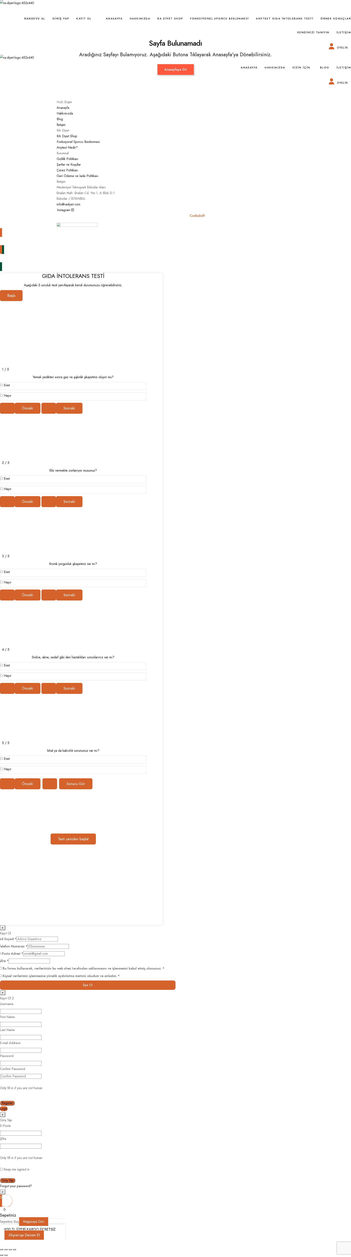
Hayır (7, 395)
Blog (324, 67)
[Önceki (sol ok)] (1, 1255)
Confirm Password (12, 1069)
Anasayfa (114, 19)
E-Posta (5, 1125)
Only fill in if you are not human (21, 1088)
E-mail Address (10, 1043)
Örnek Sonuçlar (336, 19)
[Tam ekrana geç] (6, 1249)
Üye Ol (87, 985)
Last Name (7, 1030)
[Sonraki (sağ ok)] (6, 1255)
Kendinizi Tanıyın (313, 32)
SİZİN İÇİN (301, 67)
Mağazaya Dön (33, 1221)
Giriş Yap (60, 19)
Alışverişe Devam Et (24, 1235)
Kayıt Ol (83, 19)
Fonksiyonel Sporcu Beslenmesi (219, 19)
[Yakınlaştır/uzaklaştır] (1, 1249)
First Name (7, 1017)
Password (6, 1056)
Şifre (3, 1138)
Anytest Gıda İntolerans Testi (284, 19)
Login (4, 1108)
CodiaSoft (198, 215)
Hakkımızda (140, 19)
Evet (7, 385)
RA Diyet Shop (170, 19)
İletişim (344, 32)
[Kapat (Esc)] (14, 1249)
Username (6, 1004)
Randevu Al (34, 19)
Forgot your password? (16, 1186)
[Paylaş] (10, 1249)
